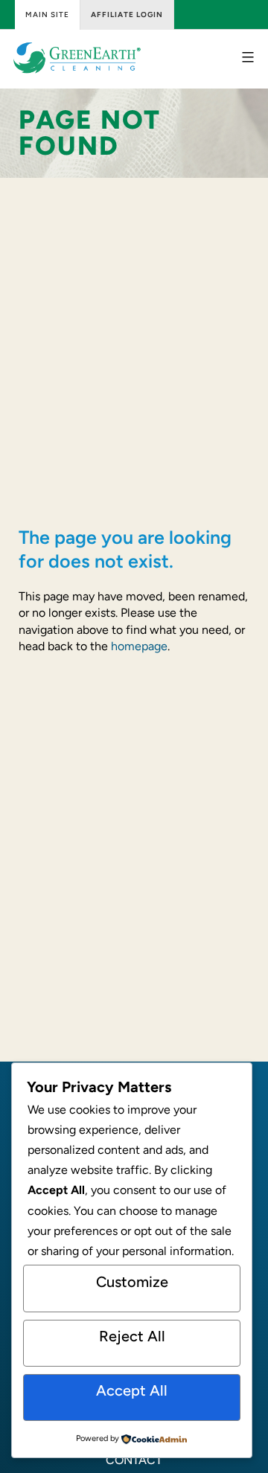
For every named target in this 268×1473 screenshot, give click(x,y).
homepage (139, 646)
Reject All (132, 1336)
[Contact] (134, 1460)
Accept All (132, 1390)
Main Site (47, 14)
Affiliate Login (127, 14)
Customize (132, 1282)
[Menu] (246, 57)
